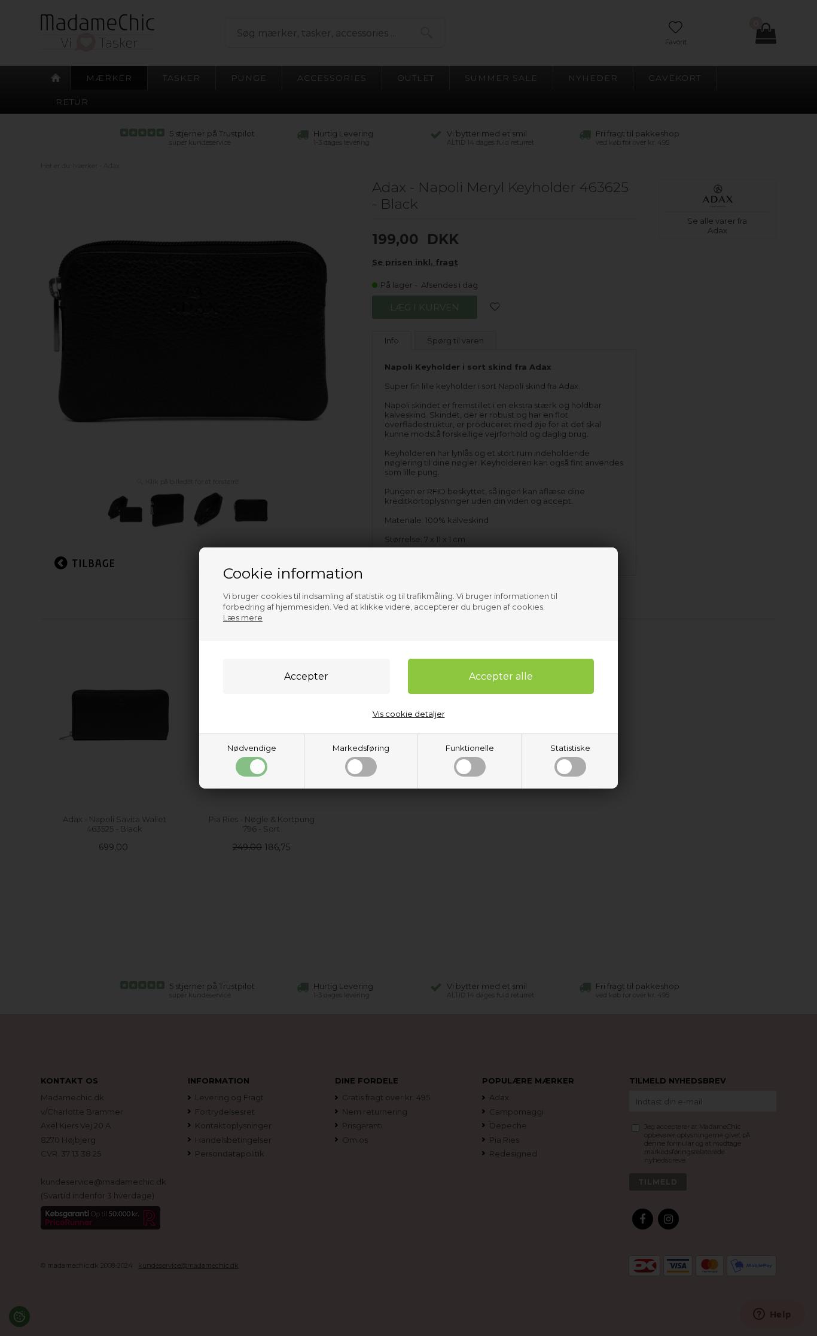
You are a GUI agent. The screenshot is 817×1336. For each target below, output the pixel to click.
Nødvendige (251, 748)
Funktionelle (470, 748)
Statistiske (570, 748)
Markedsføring (361, 748)
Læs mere (243, 617)
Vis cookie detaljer (409, 714)
